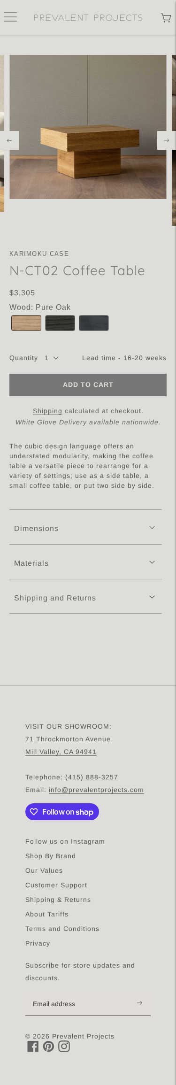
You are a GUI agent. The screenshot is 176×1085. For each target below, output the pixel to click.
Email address (59, 992)
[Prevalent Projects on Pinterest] (48, 1050)
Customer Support (56, 885)
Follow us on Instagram (65, 841)
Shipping (47, 411)
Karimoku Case (39, 253)
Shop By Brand (50, 856)
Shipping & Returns (58, 899)
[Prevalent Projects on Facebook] (33, 1050)
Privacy (37, 943)
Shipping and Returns (55, 598)
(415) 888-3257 (91, 777)
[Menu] (10, 18)
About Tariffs (47, 914)
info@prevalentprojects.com (96, 789)
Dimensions (36, 528)
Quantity (23, 358)
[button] (26, 323)
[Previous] (9, 140)
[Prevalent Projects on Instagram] (64, 1050)
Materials (31, 563)
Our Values (44, 870)
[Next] (166, 140)
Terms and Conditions (62, 928)
